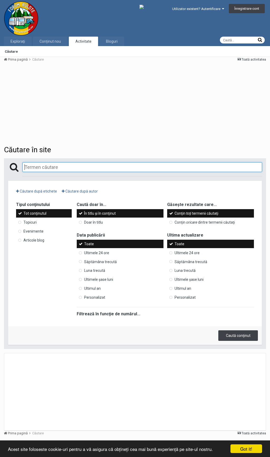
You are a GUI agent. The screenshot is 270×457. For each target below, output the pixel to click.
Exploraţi (18, 41)
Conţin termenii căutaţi (196, 213)
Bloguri (112, 41)
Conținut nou (50, 41)
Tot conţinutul (34, 213)
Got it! (246, 448)
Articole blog (33, 240)
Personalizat (94, 297)
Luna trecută (94, 270)
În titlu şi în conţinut (100, 213)
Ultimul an (92, 288)
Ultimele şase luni (98, 279)
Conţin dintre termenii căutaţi (205, 222)
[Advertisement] (65, 103)
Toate (89, 244)
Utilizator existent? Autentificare (197, 9)
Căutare (11, 51)
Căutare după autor (81, 191)
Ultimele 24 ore (96, 253)
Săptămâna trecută (100, 261)
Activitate (83, 41)
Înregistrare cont (246, 9)
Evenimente (33, 231)
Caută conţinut (238, 335)
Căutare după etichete (38, 191)
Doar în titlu (93, 222)
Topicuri (30, 222)
